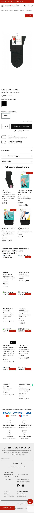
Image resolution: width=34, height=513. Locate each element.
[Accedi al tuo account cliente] (29, 5)
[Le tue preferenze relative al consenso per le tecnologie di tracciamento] (32, 385)
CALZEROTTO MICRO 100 (23, 347)
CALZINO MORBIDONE (6, 192)
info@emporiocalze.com (23, 479)
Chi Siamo (7, 494)
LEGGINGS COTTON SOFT (24, 310)
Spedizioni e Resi (21, 496)
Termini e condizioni (9, 504)
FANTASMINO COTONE (8, 310)
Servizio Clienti (21, 494)
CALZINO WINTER (6, 385)
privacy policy (23, 466)
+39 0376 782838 (27, 427)
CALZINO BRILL (24, 272)
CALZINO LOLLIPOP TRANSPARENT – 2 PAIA (25, 193)
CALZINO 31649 (23, 228)
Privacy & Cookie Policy (23, 504)
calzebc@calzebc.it (25, 481)
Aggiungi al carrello (21, 126)
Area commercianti (9, 496)
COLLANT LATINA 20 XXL (8, 347)
